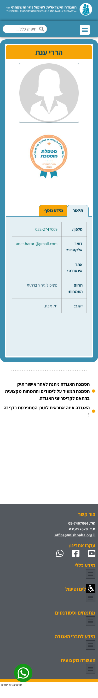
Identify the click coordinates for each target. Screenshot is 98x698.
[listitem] (49, 132)
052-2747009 (46, 229)
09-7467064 (78, 523)
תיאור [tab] (78, 210)
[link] (89, 553)
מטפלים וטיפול (80, 589)
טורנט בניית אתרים (11, 685)
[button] (85, 30)
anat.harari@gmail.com (36, 243)
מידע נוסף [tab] (53, 210)
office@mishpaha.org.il (74, 534)
